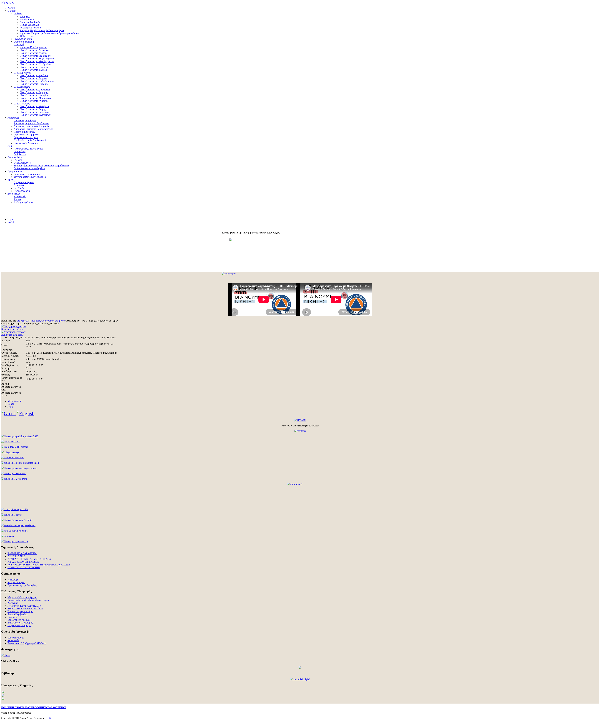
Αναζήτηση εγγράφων (12, 334)
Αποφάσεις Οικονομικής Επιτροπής (47, 320)
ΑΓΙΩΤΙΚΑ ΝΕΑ (16, 556)
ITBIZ (47, 718)
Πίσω (10, 406)
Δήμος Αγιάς (7, 2)
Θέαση (11, 404)
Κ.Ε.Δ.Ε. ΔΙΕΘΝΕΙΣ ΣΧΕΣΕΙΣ (23, 561)
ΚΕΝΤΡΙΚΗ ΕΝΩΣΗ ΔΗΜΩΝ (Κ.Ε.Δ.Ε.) (29, 559)
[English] (25, 413)
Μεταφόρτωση (15, 401)
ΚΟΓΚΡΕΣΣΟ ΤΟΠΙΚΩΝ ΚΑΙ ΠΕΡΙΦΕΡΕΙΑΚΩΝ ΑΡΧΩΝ (39, 564)
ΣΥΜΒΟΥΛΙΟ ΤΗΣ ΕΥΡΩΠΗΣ (24, 567)
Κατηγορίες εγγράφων (12, 329)
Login (10, 219)
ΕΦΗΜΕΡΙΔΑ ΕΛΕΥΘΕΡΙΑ (22, 553)
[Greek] (8, 413)
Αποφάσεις (22, 320)
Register (12, 222)
